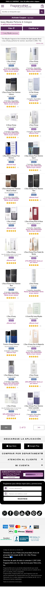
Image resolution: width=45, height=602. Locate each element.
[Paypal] (30, 527)
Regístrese (22, 499)
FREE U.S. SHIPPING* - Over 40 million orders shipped (22, 1)
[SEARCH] (41, 11)
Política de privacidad (24, 553)
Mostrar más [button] (39, 43)
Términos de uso (9, 553)
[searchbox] (20, 11)
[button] (2, 6)
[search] (38, 6)
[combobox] (22, 11)
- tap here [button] (22, 17)
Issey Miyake (10, 33)
